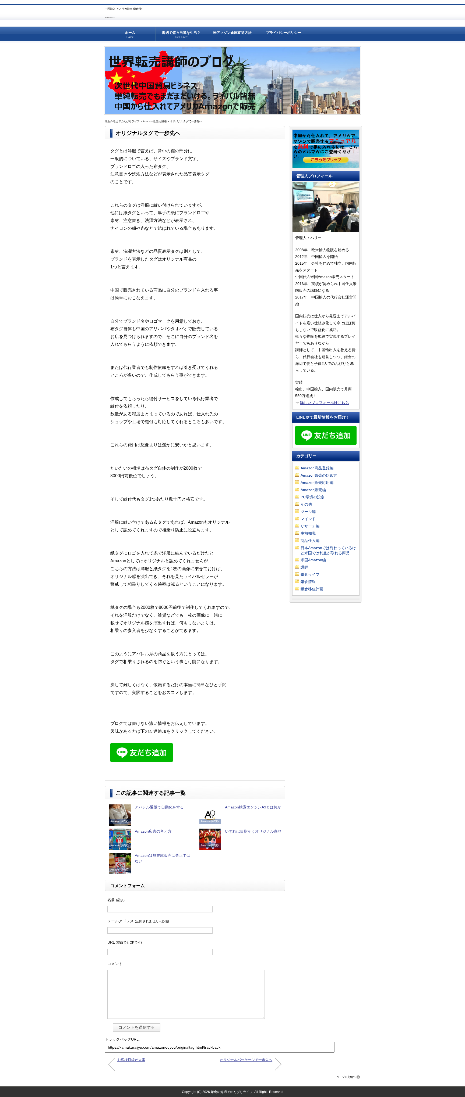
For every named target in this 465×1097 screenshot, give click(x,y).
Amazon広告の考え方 (153, 831)
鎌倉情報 (308, 582)
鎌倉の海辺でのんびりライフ (110, 17)
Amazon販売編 (313, 490)
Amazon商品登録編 (317, 468)
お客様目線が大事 (131, 1060)
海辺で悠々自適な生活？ (181, 34)
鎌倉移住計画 (312, 589)
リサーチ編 (310, 526)
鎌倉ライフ (310, 574)
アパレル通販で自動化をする (159, 807)
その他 (306, 504)
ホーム (130, 34)
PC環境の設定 (313, 497)
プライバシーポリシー (283, 33)
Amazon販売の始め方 (319, 475)
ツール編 (308, 511)
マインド (308, 519)
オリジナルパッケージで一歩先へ (246, 1060)
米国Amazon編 (313, 560)
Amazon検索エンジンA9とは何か (253, 807)
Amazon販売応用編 (155, 121)
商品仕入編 (310, 540)
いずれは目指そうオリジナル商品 (253, 831)
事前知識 (308, 533)
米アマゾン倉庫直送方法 (232, 33)
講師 (304, 567)
